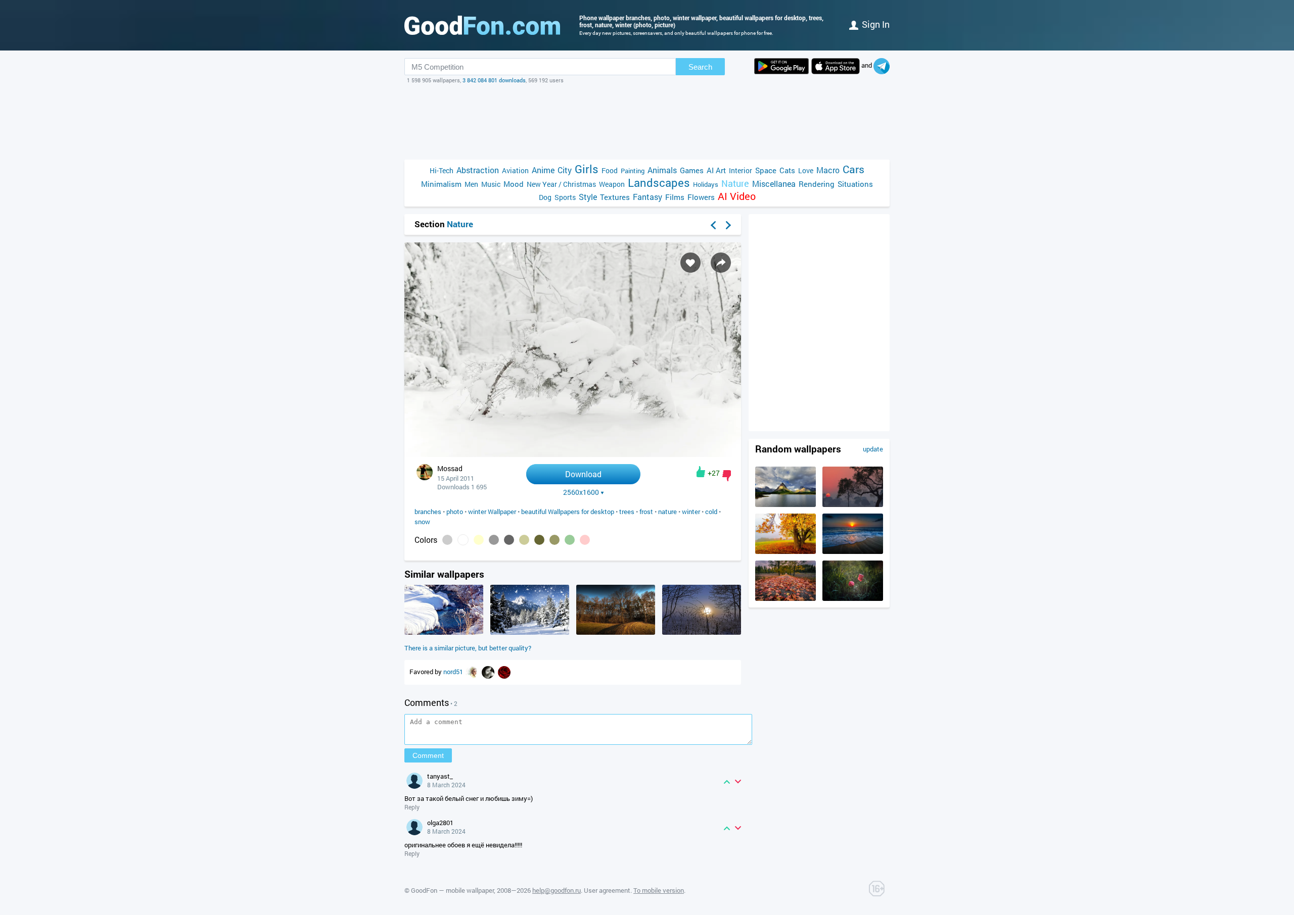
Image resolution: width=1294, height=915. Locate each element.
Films (674, 197)
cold (711, 511)
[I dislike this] (726, 475)
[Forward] (728, 225)
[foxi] (489, 671)
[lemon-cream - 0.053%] (479, 540)
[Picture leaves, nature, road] (785, 598)
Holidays (705, 184)
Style (588, 196)
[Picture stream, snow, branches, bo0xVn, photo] (443, 632)
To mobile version (658, 890)
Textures (615, 197)
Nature (735, 183)
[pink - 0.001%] (585, 540)
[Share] (721, 262)
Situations (855, 184)
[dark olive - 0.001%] (539, 540)
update (873, 448)
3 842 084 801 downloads (494, 80)
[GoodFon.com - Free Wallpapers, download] (482, 25)
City (565, 170)
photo (454, 511)
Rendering (817, 184)
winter (691, 511)
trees (626, 511)
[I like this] (701, 471)
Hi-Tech (441, 170)
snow (422, 521)
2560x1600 (581, 492)
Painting (632, 170)
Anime (543, 170)
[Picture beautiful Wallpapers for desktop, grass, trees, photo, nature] (615, 632)
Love (805, 170)
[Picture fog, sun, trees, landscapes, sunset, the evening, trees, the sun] (852, 504)
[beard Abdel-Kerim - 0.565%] (447, 540)
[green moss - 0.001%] (570, 540)
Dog (545, 197)
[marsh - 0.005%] (524, 540)
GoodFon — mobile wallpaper (452, 890)
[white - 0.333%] (463, 539)
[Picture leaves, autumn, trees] (785, 551)
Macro (828, 170)
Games (692, 170)
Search (700, 67)
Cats (787, 170)
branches (427, 511)
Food (610, 170)
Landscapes (659, 182)
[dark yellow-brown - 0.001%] (554, 540)
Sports (565, 197)
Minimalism (441, 184)
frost (646, 511)
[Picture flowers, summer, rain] (852, 598)
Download (583, 474)
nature (667, 511)
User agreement (607, 890)
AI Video (737, 196)
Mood (513, 184)
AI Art (716, 170)
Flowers (701, 197)
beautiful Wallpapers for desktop (567, 511)
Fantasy (647, 196)
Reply (412, 807)
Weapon (612, 184)
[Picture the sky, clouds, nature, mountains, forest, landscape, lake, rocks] (785, 504)
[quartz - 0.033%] (494, 540)
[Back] (713, 225)
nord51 (454, 671)
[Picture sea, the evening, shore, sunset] (852, 551)
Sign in (876, 24)
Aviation (515, 170)
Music (490, 184)
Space (765, 170)
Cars (853, 169)
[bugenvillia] (504, 671)
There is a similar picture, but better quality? (467, 647)
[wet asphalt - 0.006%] (509, 540)
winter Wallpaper (492, 511)
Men (471, 184)
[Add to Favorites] (690, 262)
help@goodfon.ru (556, 890)
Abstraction (477, 170)
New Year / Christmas (561, 184)
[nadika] (473, 671)
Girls (586, 169)
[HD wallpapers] (781, 66)
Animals (662, 170)
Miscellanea (774, 183)
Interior (740, 170)
